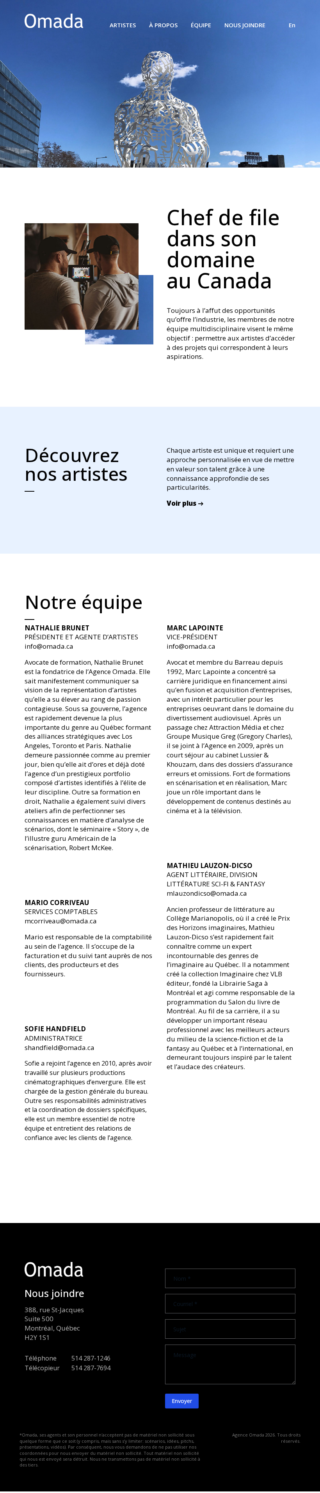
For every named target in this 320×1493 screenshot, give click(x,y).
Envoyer (182, 1401)
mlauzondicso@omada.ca (207, 893)
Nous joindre (244, 25)
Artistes (123, 25)
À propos (163, 25)
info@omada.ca (49, 646)
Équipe (201, 25)
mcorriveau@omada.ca (61, 920)
